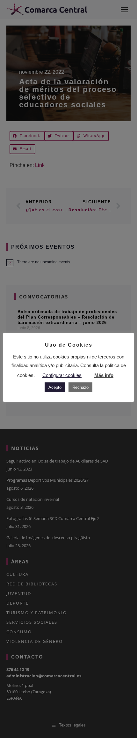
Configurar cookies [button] (62, 375)
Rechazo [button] (80, 387)
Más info (103, 375)
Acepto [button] (54, 387)
